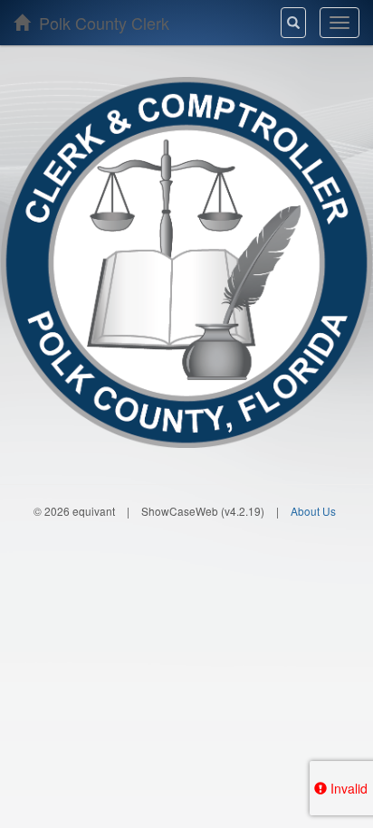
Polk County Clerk (101, 22)
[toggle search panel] (293, 22)
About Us (313, 511)
